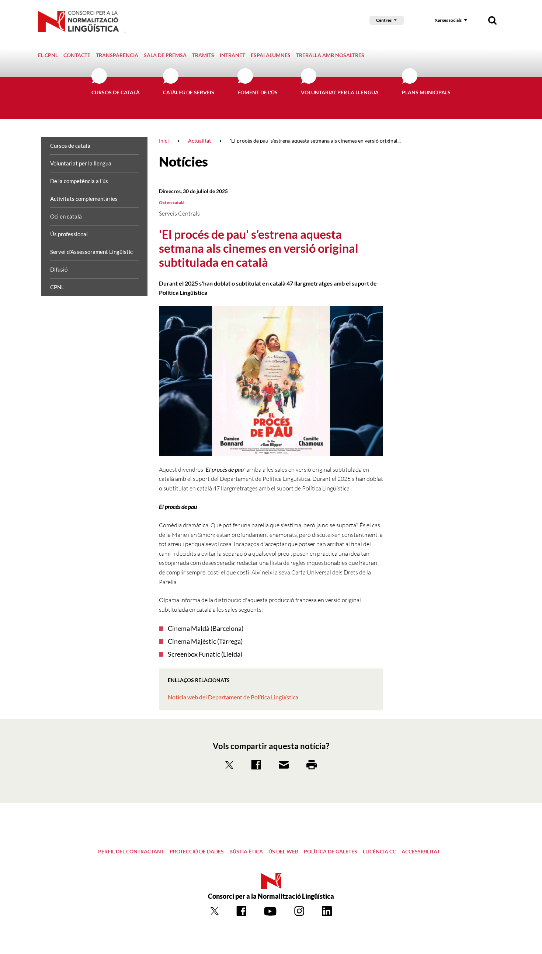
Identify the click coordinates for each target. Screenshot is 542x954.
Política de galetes (330, 851)
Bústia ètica (246, 851)
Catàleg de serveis (188, 92)
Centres (384, 20)
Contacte (76, 55)
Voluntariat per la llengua (340, 92)
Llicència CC (379, 851)
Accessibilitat (421, 851)
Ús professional (69, 234)
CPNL (57, 287)
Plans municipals (426, 92)
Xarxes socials (448, 20)
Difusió (58, 269)
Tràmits (203, 55)
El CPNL (48, 55)
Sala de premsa (165, 55)
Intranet (232, 55)
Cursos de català (115, 92)
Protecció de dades (197, 851)
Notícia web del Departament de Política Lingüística (233, 696)
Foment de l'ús (257, 92)
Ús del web (283, 851)
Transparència (117, 55)
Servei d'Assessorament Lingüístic (91, 251)
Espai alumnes (271, 55)
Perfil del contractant (131, 851)
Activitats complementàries (84, 198)
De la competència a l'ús (79, 181)
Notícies (183, 161)
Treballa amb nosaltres (330, 55)
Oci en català (66, 216)
